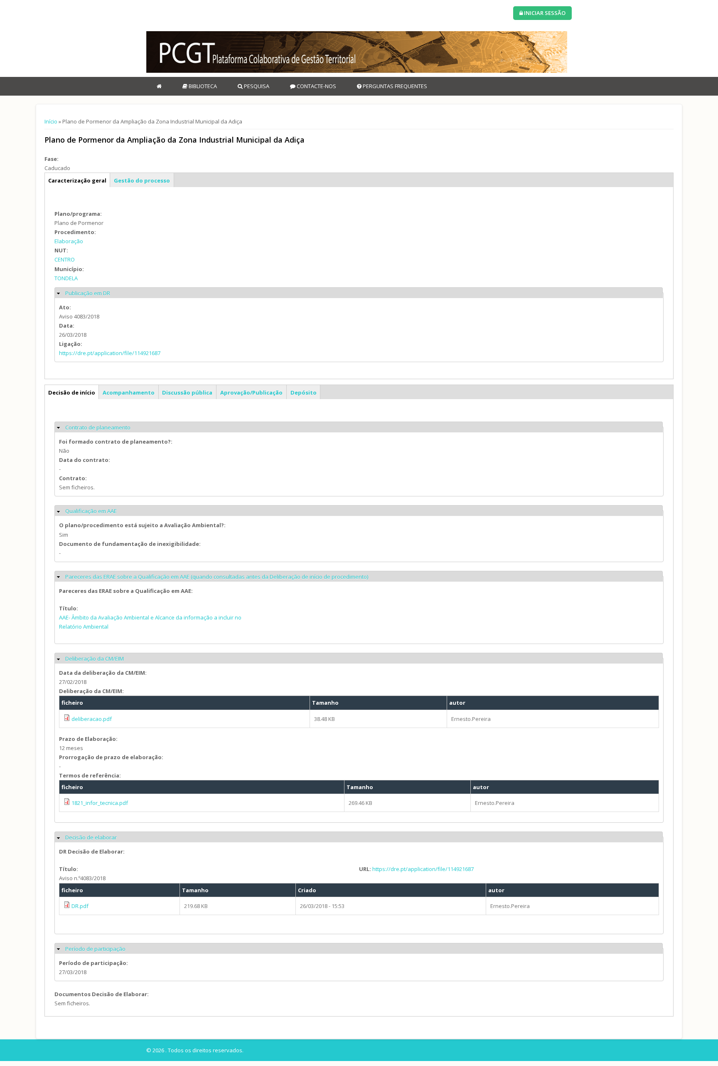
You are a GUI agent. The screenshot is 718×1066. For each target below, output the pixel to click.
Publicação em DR (87, 293)
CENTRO (64, 259)
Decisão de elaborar (91, 837)
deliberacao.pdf (91, 719)
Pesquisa (256, 86)
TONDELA (66, 278)
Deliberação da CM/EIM (94, 658)
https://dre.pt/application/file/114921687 (109, 353)
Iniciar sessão (544, 13)
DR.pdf (80, 906)
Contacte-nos (315, 86)
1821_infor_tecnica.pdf (99, 803)
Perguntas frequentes (394, 86)
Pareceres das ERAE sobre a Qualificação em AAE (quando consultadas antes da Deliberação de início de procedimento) (216, 576)
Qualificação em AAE (91, 511)
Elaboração (68, 241)
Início (50, 121)
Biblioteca (202, 86)
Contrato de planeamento (97, 427)
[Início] (356, 52)
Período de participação (95, 948)
